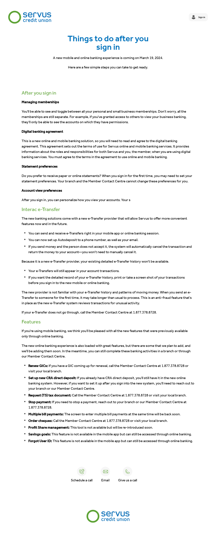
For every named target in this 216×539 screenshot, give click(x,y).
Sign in (201, 17)
